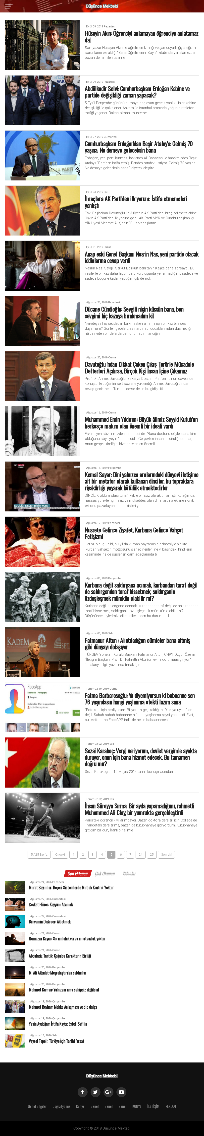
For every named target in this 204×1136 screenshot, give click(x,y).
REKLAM (170, 1106)
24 (140, 854)
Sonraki (166, 854)
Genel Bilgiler (37, 1106)
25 (151, 854)
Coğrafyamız (61, 1106)
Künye (80, 1106)
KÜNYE (136, 1106)
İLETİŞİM (153, 1106)
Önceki (60, 854)
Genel (95, 1106)
